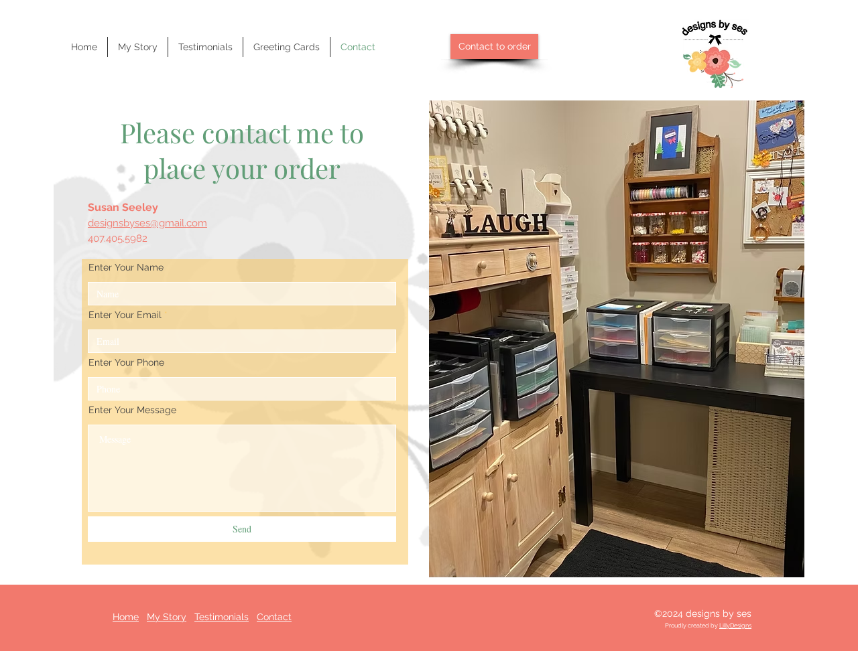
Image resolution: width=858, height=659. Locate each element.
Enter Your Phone (126, 362)
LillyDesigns (735, 625)
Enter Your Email (125, 314)
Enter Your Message (132, 410)
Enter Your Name (126, 267)
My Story (166, 616)
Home (126, 616)
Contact (274, 616)
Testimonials (221, 616)
